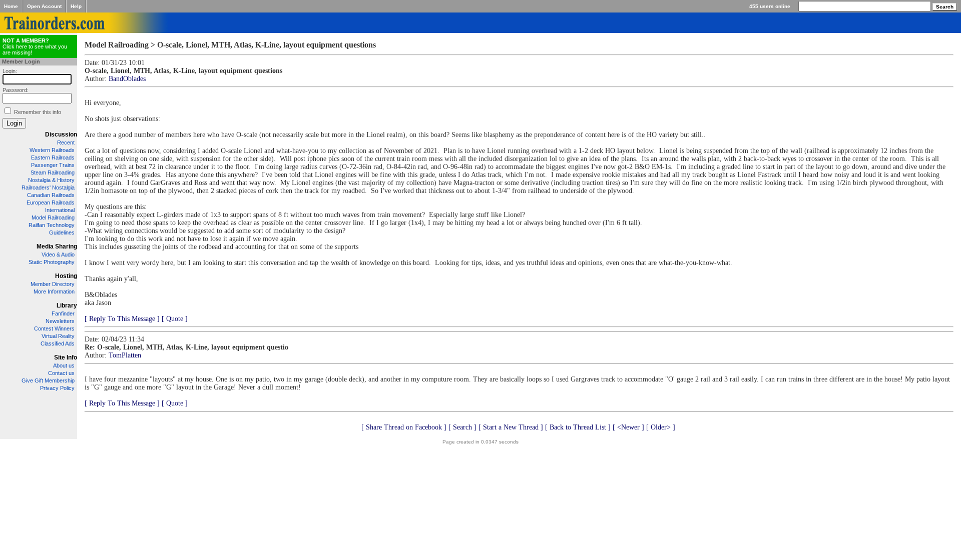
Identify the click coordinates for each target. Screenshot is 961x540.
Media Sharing (57, 246)
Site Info (65, 357)
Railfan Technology (52, 225)
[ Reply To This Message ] (122, 318)
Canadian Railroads (51, 195)
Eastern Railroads (53, 157)
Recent (66, 143)
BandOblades (127, 78)
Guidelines (62, 233)
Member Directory (53, 284)
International (60, 210)
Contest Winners (54, 329)
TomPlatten (125, 355)
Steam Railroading (53, 173)
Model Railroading (53, 217)
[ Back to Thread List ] (578, 427)
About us (64, 365)
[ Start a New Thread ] (510, 427)
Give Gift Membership (48, 381)
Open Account (44, 6)
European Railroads (51, 203)
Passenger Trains (53, 165)
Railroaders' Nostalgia (48, 187)
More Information (54, 291)
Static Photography (52, 262)
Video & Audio (58, 255)
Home (11, 6)
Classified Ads (58, 343)
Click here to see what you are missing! (35, 47)
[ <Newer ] (628, 427)
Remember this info (37, 112)
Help (76, 6)
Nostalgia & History (51, 180)
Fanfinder (63, 313)
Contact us (61, 373)
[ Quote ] (175, 318)
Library (67, 305)
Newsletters (60, 321)
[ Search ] (462, 427)
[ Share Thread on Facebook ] (403, 427)
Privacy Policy (57, 388)
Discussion (61, 134)
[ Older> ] (660, 427)
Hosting (66, 276)
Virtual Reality (58, 336)
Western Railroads (52, 150)
